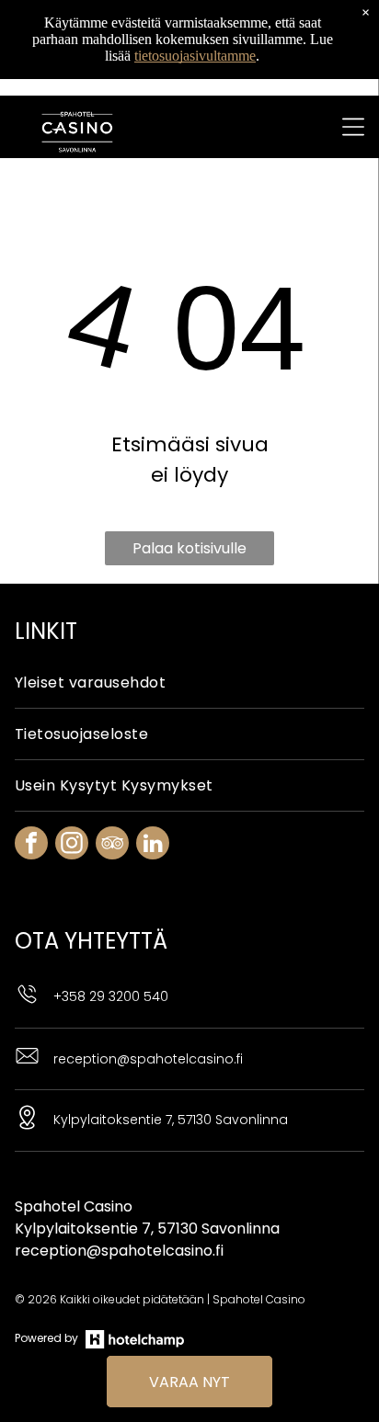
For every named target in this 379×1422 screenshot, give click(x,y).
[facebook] (31, 845)
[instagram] (71, 845)
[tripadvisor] (112, 845)
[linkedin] (152, 845)
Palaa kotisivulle (189, 548)
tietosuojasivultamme (195, 55)
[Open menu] (353, 127)
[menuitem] (189, 683)
